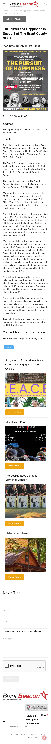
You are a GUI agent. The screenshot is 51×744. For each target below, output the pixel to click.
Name (6, 610)
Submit (10, 678)
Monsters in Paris (15, 422)
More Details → (14, 412)
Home (5, 11)
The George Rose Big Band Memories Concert (21, 477)
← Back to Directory (14, 19)
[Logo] (24, 4)
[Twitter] (4, 718)
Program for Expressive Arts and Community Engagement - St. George (24, 364)
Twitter (8, 347)
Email (6, 621)
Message (7, 638)
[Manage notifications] (44, 737)
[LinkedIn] (4, 721)
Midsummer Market (17, 533)
